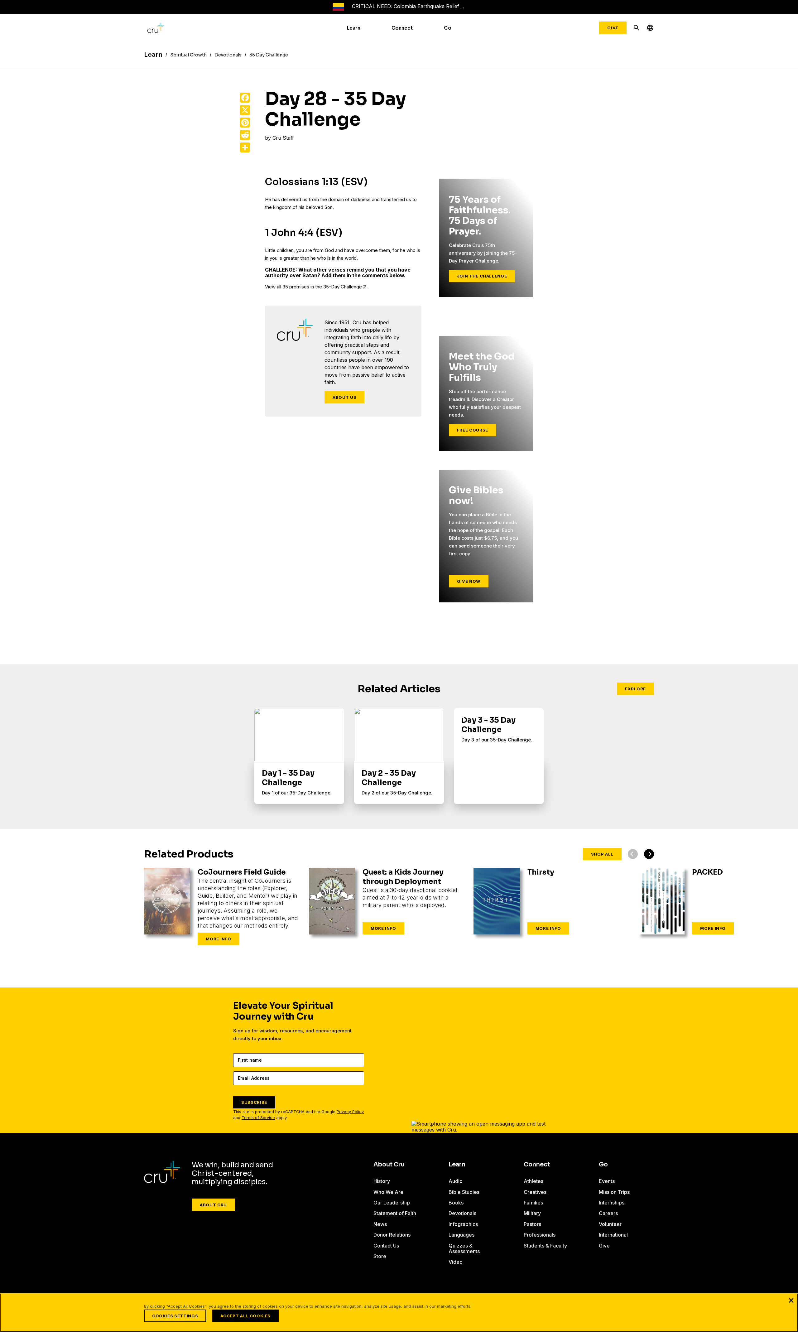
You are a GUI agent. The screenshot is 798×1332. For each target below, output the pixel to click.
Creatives (535, 1192)
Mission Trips (614, 1192)
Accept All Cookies (245, 1315)
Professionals (539, 1235)
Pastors (532, 1224)
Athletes (533, 1181)
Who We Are (388, 1192)
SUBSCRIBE (254, 1102)
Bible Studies (464, 1192)
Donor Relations (392, 1235)
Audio (456, 1181)
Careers (608, 1213)
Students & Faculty (545, 1246)
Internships (611, 1202)
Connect (402, 28)
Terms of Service (258, 1117)
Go (447, 28)
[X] (245, 110)
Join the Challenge (482, 275)
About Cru (213, 1204)
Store (379, 1256)
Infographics (463, 1224)
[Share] (245, 147)
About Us (344, 397)
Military (532, 1213)
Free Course (472, 429)
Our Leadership (391, 1202)
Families (533, 1202)
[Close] (791, 1300)
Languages (461, 1235)
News (380, 1224)
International (613, 1235)
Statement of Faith (394, 1213)
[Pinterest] (245, 123)
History (381, 1181)
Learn (353, 28)
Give (612, 27)
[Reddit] (245, 135)
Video (456, 1262)
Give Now (468, 581)
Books (456, 1202)
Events (607, 1181)
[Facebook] (245, 98)
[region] (399, 1312)
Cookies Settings (175, 1315)
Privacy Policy (350, 1111)
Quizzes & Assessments (464, 1248)
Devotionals (462, 1213)
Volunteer (610, 1224)
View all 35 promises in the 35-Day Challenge (313, 287)
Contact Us (386, 1246)
